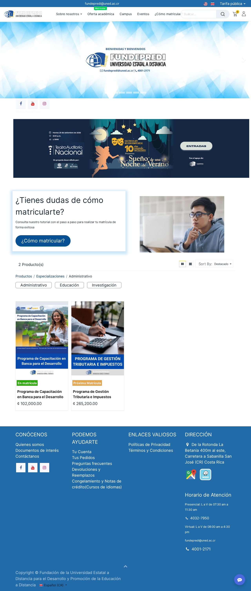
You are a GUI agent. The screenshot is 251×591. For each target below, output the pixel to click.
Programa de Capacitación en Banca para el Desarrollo (40, 394)
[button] (222, 264)
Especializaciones (50, 276)
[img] (241, 59)
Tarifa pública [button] (231, 4)
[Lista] (190, 264)
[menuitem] (101, 14)
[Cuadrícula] (182, 264)
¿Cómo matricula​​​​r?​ (43, 241)
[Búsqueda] (222, 14)
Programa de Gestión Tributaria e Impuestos (92, 394)
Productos (23, 276)
